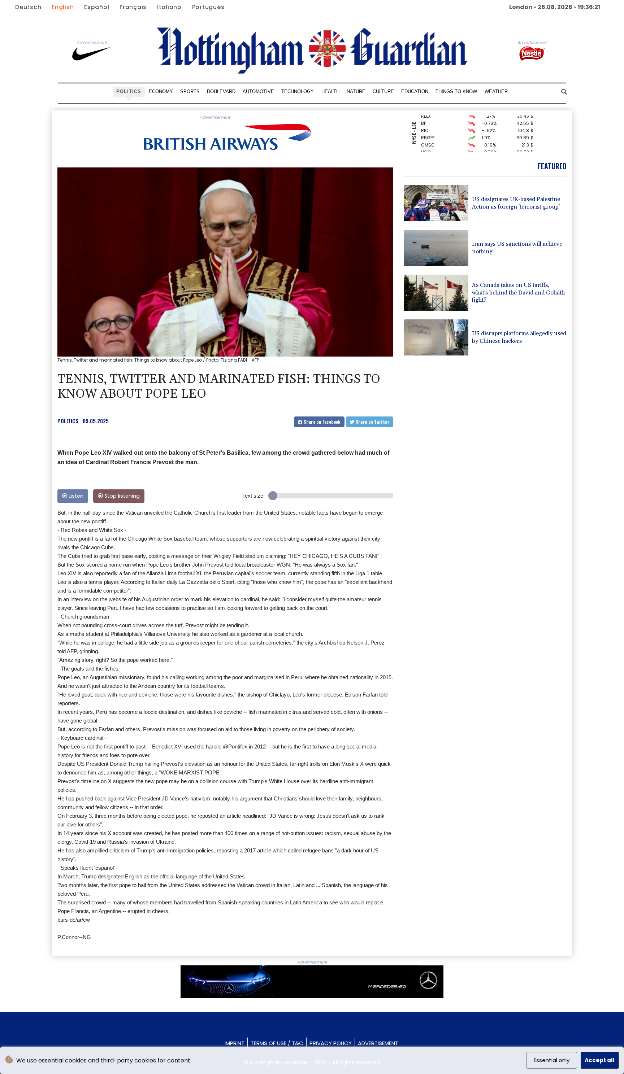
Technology (297, 91)
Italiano (169, 7)
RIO (424, 122)
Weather (496, 91)
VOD (425, 151)
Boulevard (221, 91)
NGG (426, 144)
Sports (190, 91)
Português (208, 7)
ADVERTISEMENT (378, 1043)
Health (330, 91)
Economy (161, 91)
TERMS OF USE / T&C (277, 1043)
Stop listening (121, 495)
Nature (356, 91)
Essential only (551, 1060)
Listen (75, 495)
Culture (383, 91)
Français (133, 7)
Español (96, 7)
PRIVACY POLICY (330, 1043)
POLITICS (67, 421)
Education (414, 91)
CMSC (428, 137)
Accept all (600, 1060)
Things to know (456, 91)
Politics (128, 91)
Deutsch (28, 7)
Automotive (258, 91)
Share (322, 422)
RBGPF (428, 129)
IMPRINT (234, 1043)
